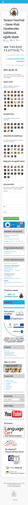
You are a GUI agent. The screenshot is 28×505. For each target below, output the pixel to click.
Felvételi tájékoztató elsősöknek (11, 239)
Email (5, 212)
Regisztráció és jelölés (9, 352)
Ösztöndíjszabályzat (9, 275)
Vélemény (5, 191)
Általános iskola (9, 380)
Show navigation (3, 1)
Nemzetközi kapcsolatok (11, 382)
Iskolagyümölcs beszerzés (10, 355)
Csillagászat (8, 388)
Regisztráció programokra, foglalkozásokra (10, 252)
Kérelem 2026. (7, 277)
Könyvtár (8, 389)
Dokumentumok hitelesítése (10, 263)
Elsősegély (8, 383)
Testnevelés (8, 386)
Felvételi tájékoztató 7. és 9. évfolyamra (13, 241)
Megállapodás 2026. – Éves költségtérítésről (10, 267)
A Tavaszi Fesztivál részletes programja (15, 55)
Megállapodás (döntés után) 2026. (12, 278)
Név (4, 206)
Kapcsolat (15, 499)
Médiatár (13, 40)
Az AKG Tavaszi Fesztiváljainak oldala (16, 65)
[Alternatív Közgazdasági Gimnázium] (14, 12)
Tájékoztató (7, 351)
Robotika (8, 385)
